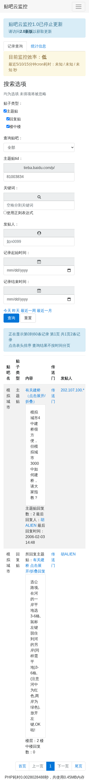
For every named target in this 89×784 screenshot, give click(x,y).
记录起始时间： (17, 253)
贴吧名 (8, 372)
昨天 (16, 311)
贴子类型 (18, 369)
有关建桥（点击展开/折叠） (35, 396)
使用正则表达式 (20, 213)
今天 (7, 311)
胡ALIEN (68, 554)
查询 (11, 318)
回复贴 (15, 119)
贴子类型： (13, 103)
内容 (29, 378)
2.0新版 (26, 31)
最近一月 (44, 311)
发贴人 (66, 378)
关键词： (11, 188)
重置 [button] (28, 318)
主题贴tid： (13, 158)
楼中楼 (15, 127)
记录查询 (15, 46)
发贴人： (11, 224)
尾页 (78, 766)
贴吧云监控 (16, 6)
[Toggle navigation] (78, 6)
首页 (22, 766)
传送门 (53, 372)
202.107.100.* (72, 390)
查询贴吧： (13, 138)
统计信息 (38, 46)
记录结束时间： (17, 282)
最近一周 (28, 311)
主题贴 (12, 111)
